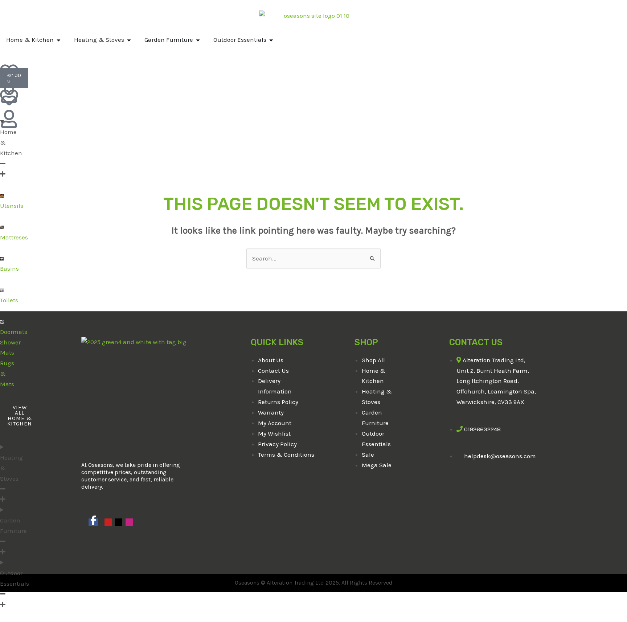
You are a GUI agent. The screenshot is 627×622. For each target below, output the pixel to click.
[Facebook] (93, 522)
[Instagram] (129, 522)
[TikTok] (118, 522)
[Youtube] (108, 522)
